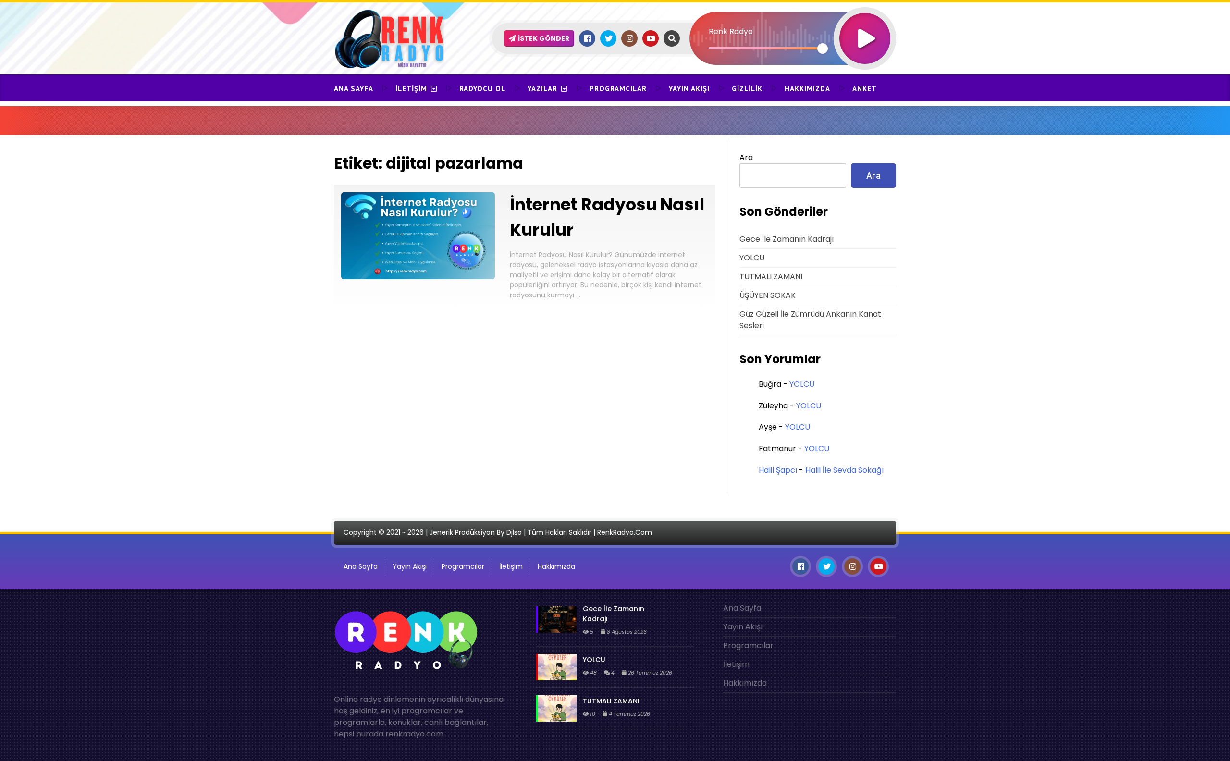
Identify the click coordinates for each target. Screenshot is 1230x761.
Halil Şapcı (778, 470)
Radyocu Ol (482, 88)
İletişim (411, 88)
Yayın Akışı (689, 88)
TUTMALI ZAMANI (770, 276)
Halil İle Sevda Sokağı (844, 470)
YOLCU (751, 257)
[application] (792, 21)
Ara (746, 157)
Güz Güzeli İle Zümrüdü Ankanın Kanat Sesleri (810, 319)
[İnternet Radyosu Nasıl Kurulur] (418, 276)
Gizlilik (747, 88)
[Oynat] (864, 25)
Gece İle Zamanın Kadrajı (786, 239)
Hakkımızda (807, 88)
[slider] (766, 48)
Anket (864, 88)
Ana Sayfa (353, 88)
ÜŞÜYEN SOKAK (767, 295)
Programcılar (618, 88)
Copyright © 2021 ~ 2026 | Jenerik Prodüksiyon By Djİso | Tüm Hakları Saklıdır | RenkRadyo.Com (498, 532)
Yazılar (542, 88)
